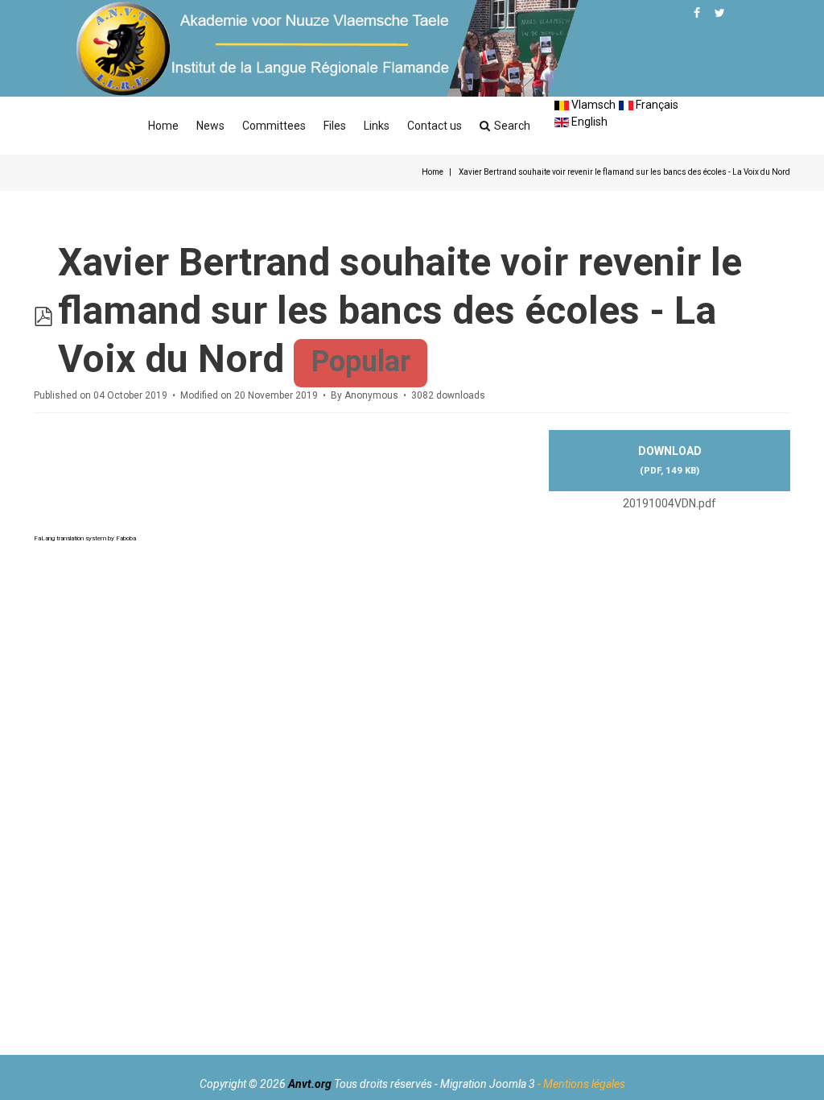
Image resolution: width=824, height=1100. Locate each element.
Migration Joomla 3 (487, 1083)
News (210, 125)
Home (163, 125)
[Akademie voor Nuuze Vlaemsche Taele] (321, 48)
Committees (274, 125)
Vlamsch (592, 104)
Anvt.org (310, 1083)
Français (655, 104)
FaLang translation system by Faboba (85, 538)
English (588, 121)
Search (512, 125)
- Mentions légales (581, 1083)
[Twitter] (720, 13)
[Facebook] (697, 13)
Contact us (434, 125)
